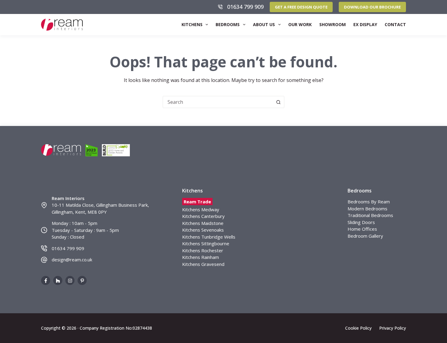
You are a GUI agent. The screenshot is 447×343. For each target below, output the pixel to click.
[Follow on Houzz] (57, 280)
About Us (264, 24)
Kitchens (192, 24)
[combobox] (217, 102)
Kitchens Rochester (202, 250)
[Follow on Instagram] (69, 280)
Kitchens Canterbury (203, 216)
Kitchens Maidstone (203, 223)
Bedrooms (228, 24)
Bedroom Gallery (365, 236)
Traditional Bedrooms (370, 215)
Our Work (300, 24)
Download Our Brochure (372, 7)
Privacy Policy (392, 328)
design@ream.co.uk (72, 259)
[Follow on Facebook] (45, 280)
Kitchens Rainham (200, 257)
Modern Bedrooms (367, 208)
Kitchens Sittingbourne (205, 243)
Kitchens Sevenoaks (203, 230)
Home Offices (362, 229)
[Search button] (278, 102)
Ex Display (365, 24)
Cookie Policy (358, 328)
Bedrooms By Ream (369, 202)
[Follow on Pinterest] (82, 280)
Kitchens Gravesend (203, 264)
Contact (395, 24)
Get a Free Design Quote (301, 7)
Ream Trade (197, 202)
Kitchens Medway (200, 209)
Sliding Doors (361, 222)
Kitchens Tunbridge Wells (208, 237)
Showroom (332, 24)
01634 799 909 (245, 6)
